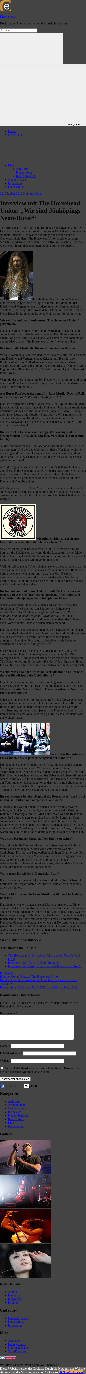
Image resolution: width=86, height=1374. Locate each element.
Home (12, 131)
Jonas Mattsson (21, 976)
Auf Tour (22, 169)
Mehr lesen (76, 1372)
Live (11, 165)
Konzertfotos (24, 172)
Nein (66, 1372)
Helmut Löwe (32, 193)
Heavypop (14, 1295)
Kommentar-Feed (19, 1347)
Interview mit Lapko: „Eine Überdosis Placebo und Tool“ (44, 966)
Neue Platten (16, 134)
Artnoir (12, 1291)
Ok (61, 1372)
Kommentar (8, 1013)
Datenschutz (16, 186)
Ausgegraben (16, 1104)
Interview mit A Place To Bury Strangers (33, 962)
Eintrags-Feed (17, 1344)
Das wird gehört (18, 1318)
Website (5, 1060)
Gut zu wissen (17, 179)
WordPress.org (17, 1351)
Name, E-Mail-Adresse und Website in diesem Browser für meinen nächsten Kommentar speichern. (39, 1069)
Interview (6, 976)
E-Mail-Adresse (11, 1053)
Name (5, 1046)
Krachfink (14, 1299)
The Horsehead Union (45, 976)
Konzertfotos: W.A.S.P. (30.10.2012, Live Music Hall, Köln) (38, 987)
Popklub (13, 1302)
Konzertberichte (26, 176)
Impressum (15, 183)
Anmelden (14, 1340)
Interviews (6, 973)
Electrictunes (8, 16)
